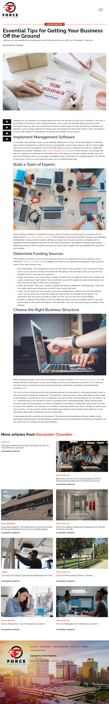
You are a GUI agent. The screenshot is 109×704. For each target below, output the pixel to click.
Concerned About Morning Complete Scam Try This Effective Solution (25, 446)
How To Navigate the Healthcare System (76, 623)
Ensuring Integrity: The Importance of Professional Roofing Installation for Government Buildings (26, 528)
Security (34, 647)
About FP (34, 661)
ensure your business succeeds (38, 237)
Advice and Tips (54, 24)
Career (4, 572)
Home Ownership (8, 523)
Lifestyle (5, 442)
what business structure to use (87, 380)
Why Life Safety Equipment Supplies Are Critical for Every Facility (80, 528)
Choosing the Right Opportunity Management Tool (26, 575)
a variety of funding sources (34, 262)
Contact (56, 661)
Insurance (45, 647)
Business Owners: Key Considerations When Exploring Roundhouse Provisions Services (78, 479)
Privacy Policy (68, 661)
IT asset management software (59, 151)
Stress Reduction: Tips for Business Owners (23, 623)
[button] (7, 121)
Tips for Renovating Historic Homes (74, 575)
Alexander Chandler (37, 434)
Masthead (45, 661)
